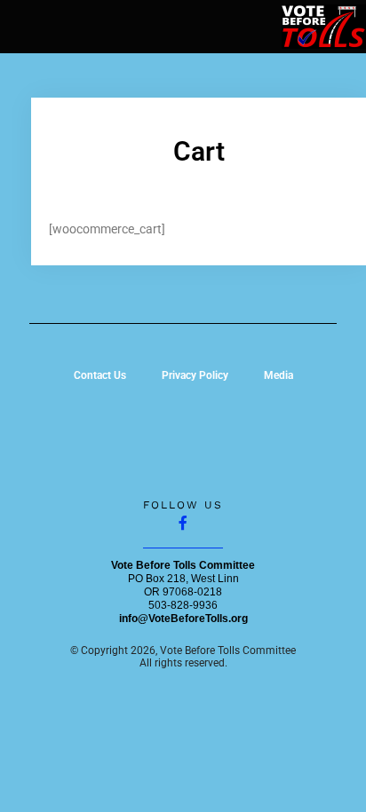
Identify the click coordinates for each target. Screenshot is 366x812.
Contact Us (100, 375)
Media (278, 375)
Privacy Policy (195, 375)
